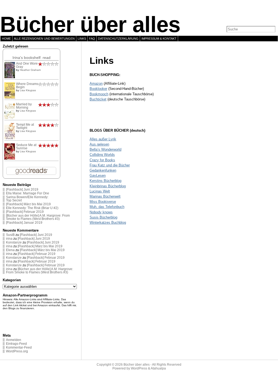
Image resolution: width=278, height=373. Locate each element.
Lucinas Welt (100, 191)
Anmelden (13, 340)
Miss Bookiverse (103, 202)
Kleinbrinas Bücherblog (108, 186)
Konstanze (14, 242)
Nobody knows (101, 212)
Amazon (96, 83)
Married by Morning (24, 106)
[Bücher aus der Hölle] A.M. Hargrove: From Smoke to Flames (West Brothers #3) (38, 217)
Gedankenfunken (103, 170)
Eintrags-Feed (16, 343)
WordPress (139, 368)
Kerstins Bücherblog (105, 181)
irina (9, 238)
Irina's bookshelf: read (31, 57)
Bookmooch (99, 94)
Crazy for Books (102, 160)
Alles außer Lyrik (103, 139)
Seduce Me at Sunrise (26, 146)
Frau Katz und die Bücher (110, 165)
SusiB (10, 234)
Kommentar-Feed (19, 347)
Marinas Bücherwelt (105, 196)
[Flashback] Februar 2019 (25, 211)
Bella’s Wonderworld (105, 149)
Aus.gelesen (99, 144)
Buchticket (98, 99)
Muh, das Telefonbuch (107, 207)
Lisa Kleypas (28, 90)
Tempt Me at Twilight (25, 126)
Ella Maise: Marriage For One (27, 193)
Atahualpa (158, 368)
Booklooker (98, 89)
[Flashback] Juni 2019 (22, 189)
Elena (10, 250)
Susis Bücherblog (103, 217)
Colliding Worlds (102, 155)
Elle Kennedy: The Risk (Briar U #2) (32, 208)
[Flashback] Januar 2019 (24, 222)
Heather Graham (30, 69)
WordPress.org (17, 351)
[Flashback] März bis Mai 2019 (28, 204)
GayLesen (98, 175)
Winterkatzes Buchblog (108, 222)
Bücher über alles (90, 24)
